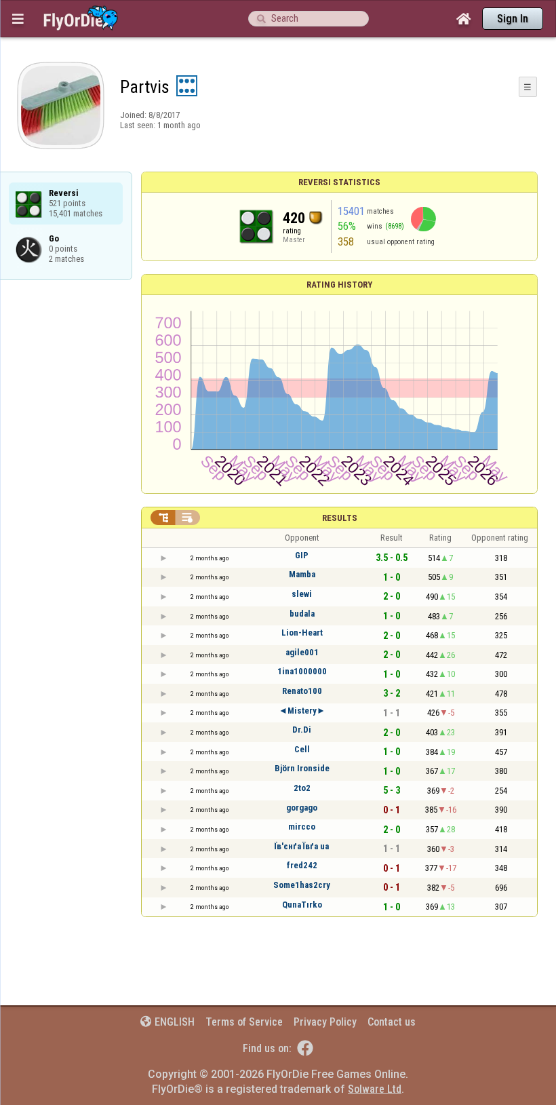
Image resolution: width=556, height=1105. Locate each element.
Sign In (512, 18)
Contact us (392, 1021)
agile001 (302, 652)
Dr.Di (301, 729)
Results (339, 518)
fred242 (302, 865)
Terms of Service (244, 1021)
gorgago (301, 807)
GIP (302, 555)
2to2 (302, 788)
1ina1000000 (302, 671)
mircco (301, 826)
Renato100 (302, 691)
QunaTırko (302, 904)
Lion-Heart (302, 632)
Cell (302, 749)
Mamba (302, 574)
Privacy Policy (325, 1021)
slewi (302, 594)
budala (302, 613)
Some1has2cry (301, 885)
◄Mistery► (302, 710)
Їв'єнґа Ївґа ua (302, 846)
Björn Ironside (302, 768)
